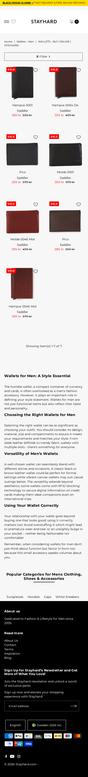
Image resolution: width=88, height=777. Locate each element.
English (15, 725)
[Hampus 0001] (22, 83)
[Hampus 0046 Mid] (22, 284)
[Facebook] (6, 757)
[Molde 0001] (65, 150)
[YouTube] (12, 757)
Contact (10, 645)
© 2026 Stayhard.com (20, 764)
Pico (22, 172)
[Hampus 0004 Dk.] (65, 83)
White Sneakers (67, 597)
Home (8, 41)
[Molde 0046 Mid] (22, 217)
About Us (11, 640)
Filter (43, 56)
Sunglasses (15, 597)
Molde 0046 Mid (22, 239)
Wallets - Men (25, 41)
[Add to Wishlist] (36, 70)
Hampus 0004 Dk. (65, 105)
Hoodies (34, 597)
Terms (8, 649)
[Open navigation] (6, 21)
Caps (47, 597)
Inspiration (12, 653)
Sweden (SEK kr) (49, 725)
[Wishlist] (14, 22)
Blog (8, 658)
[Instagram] (18, 757)
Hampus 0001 (22, 105)
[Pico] (22, 150)
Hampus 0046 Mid (22, 306)
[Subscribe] (73, 706)
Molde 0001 (65, 172)
